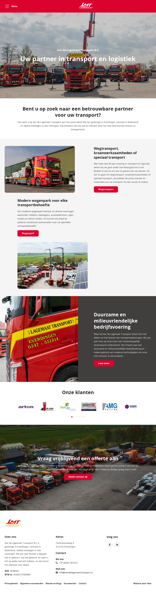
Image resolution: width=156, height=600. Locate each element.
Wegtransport (105, 189)
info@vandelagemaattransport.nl (76, 572)
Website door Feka (142, 583)
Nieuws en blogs (53, 583)
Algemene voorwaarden (31, 583)
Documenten (70, 583)
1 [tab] (72, 416)
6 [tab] (84, 416)
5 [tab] (81, 416)
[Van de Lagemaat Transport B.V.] (86, 6)
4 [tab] (79, 416)
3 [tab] (76, 416)
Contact (82, 583)
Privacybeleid (11, 583)
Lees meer (104, 363)
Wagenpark (28, 233)
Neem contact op (77, 476)
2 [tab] (74, 416)
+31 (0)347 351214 (68, 562)
